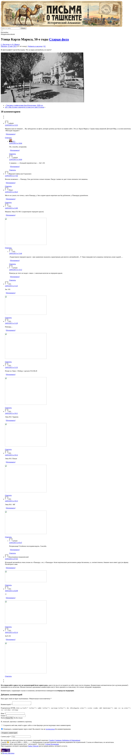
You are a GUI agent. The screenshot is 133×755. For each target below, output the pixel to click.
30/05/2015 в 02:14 (11, 632)
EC (45, 46)
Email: (3, 716)
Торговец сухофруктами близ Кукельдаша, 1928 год (24, 105)
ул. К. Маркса (15, 44)
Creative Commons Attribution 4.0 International (64, 740)
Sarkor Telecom (33, 746)
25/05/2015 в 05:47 (15, 543)
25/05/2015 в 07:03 (11, 559)
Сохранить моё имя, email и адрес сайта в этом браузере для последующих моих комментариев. (37, 725)
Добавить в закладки (35, 46)
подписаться (50, 729)
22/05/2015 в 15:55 (11, 125)
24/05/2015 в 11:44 (15, 253)
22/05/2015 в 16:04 (15, 143)
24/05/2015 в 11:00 (11, 208)
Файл (3, 718)
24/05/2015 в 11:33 (11, 367)
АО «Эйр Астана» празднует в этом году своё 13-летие (24, 107)
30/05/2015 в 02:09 (11, 591)
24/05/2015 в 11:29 (11, 323)
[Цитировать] (10, 134)
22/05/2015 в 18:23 (11, 192)
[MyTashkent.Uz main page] (66, 14)
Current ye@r (6, 736)
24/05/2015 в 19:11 (11, 413)
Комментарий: (6, 704)
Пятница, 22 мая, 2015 (9, 46)
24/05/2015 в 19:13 (11, 501)
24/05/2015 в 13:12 (15, 270)
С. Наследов (5, 44)
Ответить (8, 138)
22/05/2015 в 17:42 (11, 176)
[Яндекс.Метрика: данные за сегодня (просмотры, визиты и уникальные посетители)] (7, 753)
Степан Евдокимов (52, 744)
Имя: (3, 713)
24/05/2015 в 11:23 (11, 286)
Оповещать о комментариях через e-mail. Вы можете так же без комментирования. (37, 729)
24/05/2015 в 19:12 (11, 455)
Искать (23, 28)
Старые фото (59, 39)
